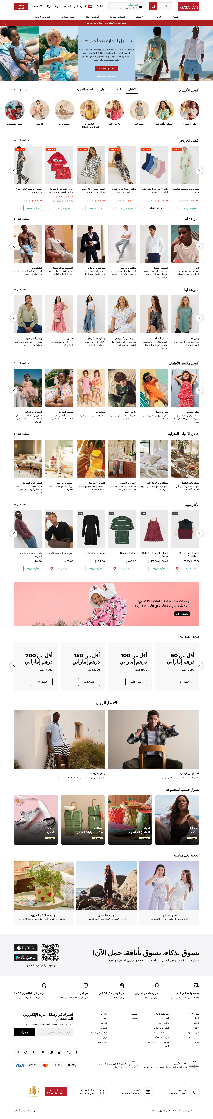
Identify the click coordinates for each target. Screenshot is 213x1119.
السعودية (103, 1028)
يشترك (24, 1032)
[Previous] (199, 170)
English (100, 6)
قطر (105, 1018)
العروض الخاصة (42, 16)
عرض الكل (22, 90)
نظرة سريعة (190, 208)
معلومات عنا (163, 1023)
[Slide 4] (99, 76)
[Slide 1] (114, 76)
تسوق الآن (184, 681)
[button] (16, 53)
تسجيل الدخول (20, 6)
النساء (176, 16)
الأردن (105, 1037)
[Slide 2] (109, 76)
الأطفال (140, 16)
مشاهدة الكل (23, 140)
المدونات (134, 1018)
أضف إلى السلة (157, 208)
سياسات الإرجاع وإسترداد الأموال (158, 1044)
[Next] (13, 170)
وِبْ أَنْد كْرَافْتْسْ (20, 1110)
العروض (196, 1042)
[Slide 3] (104, 76)
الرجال (158, 16)
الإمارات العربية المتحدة (97, 1032)
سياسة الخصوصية (161, 1032)
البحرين (104, 1023)
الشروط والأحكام (161, 1028)
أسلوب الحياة (92, 16)
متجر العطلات (68, 16)
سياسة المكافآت (162, 1037)
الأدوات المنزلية (117, 16)
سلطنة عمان (102, 1042)
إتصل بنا (165, 1018)
